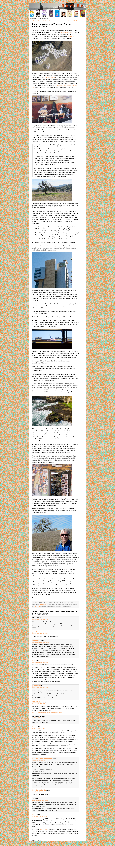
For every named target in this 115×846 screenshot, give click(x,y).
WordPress (10, 844)
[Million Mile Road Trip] (44, 16)
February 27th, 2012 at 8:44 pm (40, 703)
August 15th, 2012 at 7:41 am (39, 816)
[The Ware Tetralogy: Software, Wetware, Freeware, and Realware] (63, 16)
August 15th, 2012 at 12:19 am (40, 800)
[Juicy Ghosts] (51, 16)
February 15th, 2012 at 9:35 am (40, 662)
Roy (33, 660)
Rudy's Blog (42, 604)
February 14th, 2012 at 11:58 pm (40, 633)
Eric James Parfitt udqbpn (42, 758)
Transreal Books (73, 21)
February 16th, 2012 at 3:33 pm (40, 687)
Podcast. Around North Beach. (42, 21)
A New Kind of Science (68, 32)
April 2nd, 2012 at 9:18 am (38, 728)
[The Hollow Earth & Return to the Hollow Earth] (32, 16)
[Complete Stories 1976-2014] (76, 16)
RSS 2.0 (37, 606)
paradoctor (36, 632)
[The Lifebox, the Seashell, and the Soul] (69, 16)
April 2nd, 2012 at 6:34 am (38, 718)
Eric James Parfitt (39, 790)
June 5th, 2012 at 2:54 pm (38, 760)
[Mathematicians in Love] (57, 16)
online (54, 821)
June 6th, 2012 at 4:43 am (38, 792)
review (70, 36)
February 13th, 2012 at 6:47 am (40, 619)
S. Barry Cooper (44, 829)
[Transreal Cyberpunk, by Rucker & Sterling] (38, 16)
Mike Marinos (37, 702)
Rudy (34, 726)
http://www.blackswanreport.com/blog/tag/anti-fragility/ (47, 712)
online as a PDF (50, 77)
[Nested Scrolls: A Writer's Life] (82, 16)
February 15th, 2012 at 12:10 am (40, 642)
